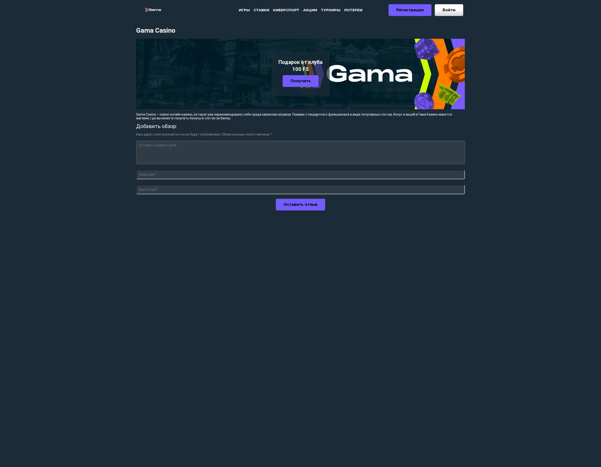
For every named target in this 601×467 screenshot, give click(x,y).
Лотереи (353, 10)
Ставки (261, 10)
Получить (300, 81)
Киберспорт (286, 10)
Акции (310, 10)
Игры (244, 10)
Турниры (330, 10)
